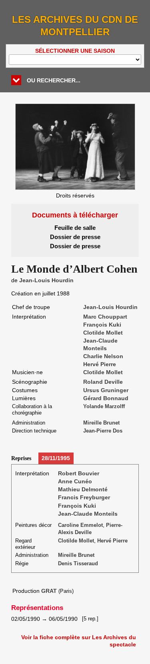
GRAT (49, 591)
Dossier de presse (75, 236)
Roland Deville (103, 382)
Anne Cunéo (75, 481)
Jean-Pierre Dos (102, 431)
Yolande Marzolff (104, 406)
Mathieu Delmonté (83, 489)
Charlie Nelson (103, 356)
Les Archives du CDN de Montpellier (75, 25)
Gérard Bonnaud (105, 398)
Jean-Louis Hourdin (46, 280)
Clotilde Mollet (103, 332)
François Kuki (102, 324)
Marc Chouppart (105, 316)
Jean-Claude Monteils (88, 513)
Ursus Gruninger (105, 390)
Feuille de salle (75, 227)
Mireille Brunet (101, 423)
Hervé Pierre (99, 364)
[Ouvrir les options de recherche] (16, 80)
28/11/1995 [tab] (56, 458)
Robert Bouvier (78, 473)
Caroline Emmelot (80, 525)
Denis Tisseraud (78, 563)
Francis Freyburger (84, 497)
